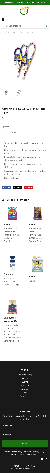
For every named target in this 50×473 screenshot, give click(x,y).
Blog (25, 392)
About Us (25, 385)
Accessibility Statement (21, 452)
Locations (25, 389)
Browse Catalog (25, 374)
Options (5, 126)
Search (7, 452)
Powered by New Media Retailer (24, 468)
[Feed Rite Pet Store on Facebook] (42, 459)
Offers (25, 378)
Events (25, 381)
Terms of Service (17, 454)
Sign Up (25, 443)
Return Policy (32, 454)
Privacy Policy (38, 452)
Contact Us (25, 396)
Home (4, 32)
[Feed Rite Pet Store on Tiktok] (46, 459)
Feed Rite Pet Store (27, 466)
